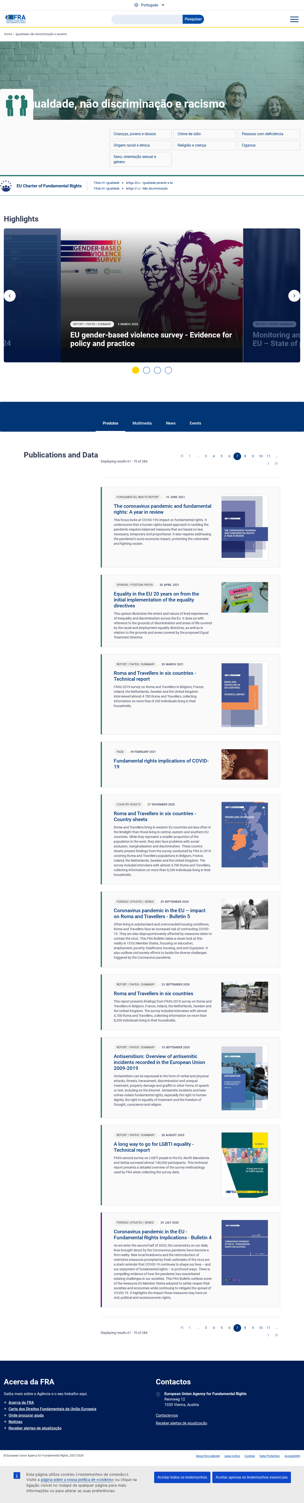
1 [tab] (135, 370)
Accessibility (292, 1456)
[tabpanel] (152, 295)
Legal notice (232, 1456)
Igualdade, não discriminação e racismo (41, 34)
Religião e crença (192, 145)
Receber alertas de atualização (35, 1428)
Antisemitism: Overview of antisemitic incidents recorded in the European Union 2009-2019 (159, 1062)
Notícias (15, 1422)
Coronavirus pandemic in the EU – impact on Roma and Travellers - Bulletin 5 (159, 913)
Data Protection (270, 1456)
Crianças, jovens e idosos (135, 134)
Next (294, 296)
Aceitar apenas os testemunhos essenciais (252, 1477)
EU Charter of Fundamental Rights (49, 185)
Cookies (250, 1456)
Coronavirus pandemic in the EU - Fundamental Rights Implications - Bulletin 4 (163, 1234)
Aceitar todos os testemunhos (182, 1477)
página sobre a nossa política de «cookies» (77, 1480)
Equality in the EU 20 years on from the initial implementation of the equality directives (156, 600)
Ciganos (249, 145)
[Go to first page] (182, 456)
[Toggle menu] (294, 19)
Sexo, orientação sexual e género (135, 159)
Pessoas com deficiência (262, 134)
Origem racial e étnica (132, 145)
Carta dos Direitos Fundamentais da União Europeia (52, 1409)
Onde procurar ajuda (26, 1415)
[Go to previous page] (190, 456)
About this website (208, 1456)
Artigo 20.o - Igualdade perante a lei (149, 183)
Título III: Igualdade (106, 183)
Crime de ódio (189, 134)
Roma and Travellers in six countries (153, 993)
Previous (10, 296)
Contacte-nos (167, 1415)
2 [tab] (146, 370)
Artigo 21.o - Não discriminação (147, 188)
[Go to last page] (276, 464)
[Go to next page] (268, 464)
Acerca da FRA (21, 1402)
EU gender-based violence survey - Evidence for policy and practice (151, 339)
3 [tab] (157, 370)
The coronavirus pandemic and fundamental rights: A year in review (162, 509)
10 (261, 456)
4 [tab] (168, 370)
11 (269, 456)
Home (8, 34)
